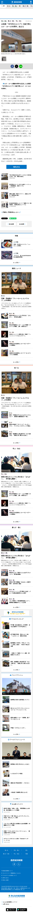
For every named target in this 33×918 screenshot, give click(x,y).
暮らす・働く (26, 6)
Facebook (14, 864)
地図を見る (16, 167)
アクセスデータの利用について (9, 875)
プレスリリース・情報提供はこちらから (11, 873)
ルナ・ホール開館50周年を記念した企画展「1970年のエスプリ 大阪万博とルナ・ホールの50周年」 (16, 86)
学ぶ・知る (18, 21)
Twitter (19, 864)
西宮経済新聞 (16, 2)
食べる (8, 6)
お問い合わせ (5, 877)
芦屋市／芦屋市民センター (11, 212)
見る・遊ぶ (14, 6)
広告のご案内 (5, 880)
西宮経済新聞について (7, 870)
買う (20, 6)
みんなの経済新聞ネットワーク (16, 896)
